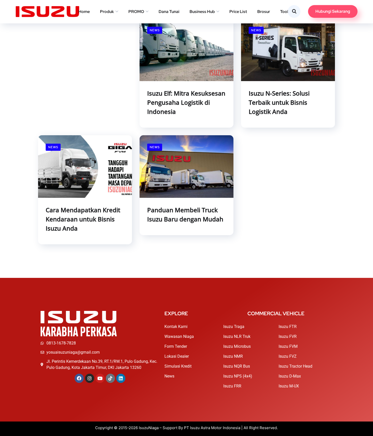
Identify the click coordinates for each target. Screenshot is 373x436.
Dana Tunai (169, 11)
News (155, 30)
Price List (238, 11)
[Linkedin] (120, 378)
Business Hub (202, 11)
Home (84, 11)
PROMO (136, 11)
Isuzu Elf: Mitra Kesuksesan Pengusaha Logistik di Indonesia (186, 102)
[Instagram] (89, 378)
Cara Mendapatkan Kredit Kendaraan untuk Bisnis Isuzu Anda (83, 219)
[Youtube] (100, 378)
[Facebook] (79, 378)
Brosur (263, 11)
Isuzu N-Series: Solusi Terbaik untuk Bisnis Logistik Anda (279, 102)
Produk (107, 11)
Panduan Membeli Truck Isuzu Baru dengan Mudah (185, 214)
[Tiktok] (110, 378)
